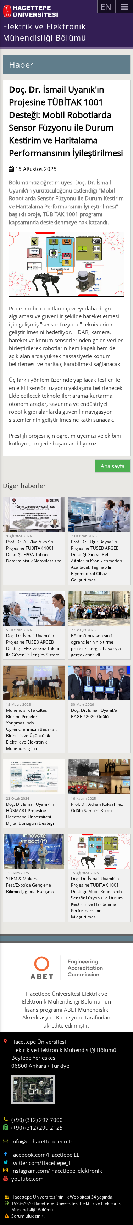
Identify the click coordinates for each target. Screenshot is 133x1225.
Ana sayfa (112, 465)
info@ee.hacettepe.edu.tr (41, 1141)
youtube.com (27, 1178)
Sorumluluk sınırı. (28, 1216)
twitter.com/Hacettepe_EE (42, 1162)
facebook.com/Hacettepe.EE (45, 1154)
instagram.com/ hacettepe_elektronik (56, 1170)
